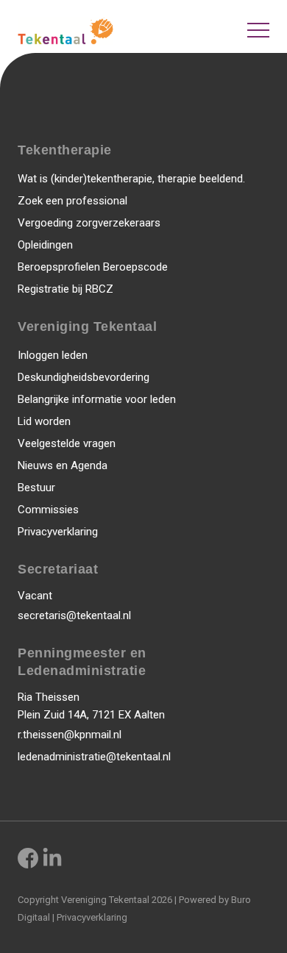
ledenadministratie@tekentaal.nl (94, 756)
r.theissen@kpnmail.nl (69, 734)
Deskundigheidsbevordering (83, 377)
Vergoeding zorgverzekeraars (89, 222)
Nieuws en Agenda (62, 465)
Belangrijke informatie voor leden (97, 399)
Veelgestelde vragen (67, 443)
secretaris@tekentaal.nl (74, 615)
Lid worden (44, 421)
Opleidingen (45, 244)
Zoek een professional (72, 200)
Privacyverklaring (58, 531)
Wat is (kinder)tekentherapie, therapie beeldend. (131, 178)
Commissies (48, 509)
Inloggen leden (53, 355)
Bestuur (36, 487)
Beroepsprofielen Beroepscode (93, 267)
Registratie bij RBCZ (65, 289)
